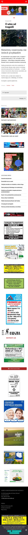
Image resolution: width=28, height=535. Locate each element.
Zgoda (9, 531)
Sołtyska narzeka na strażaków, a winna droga (12, 184)
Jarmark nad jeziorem (6, 178)
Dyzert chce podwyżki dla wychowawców (11, 195)
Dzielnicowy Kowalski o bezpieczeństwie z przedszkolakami (11, 191)
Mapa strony (4, 489)
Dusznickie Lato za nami (7, 181)
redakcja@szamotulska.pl (7, 478)
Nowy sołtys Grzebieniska (7, 198)
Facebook (8, 85)
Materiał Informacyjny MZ (7, 485)
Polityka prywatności (5, 487)
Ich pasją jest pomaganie (7, 204)
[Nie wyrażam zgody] (26, 530)
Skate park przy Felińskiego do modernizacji (11, 187)
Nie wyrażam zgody (17, 531)
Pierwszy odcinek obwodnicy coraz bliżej (11, 207)
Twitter (13, 85)
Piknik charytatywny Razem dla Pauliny (10, 201)
